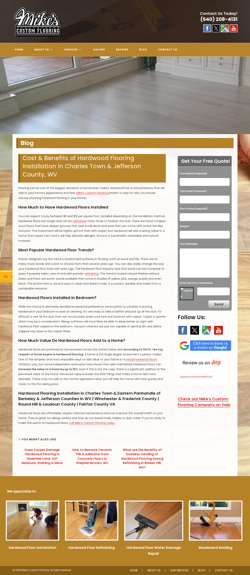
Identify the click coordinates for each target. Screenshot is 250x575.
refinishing (92, 274)
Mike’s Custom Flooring (91, 193)
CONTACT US (224, 570)
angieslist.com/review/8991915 (196, 376)
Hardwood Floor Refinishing (91, 547)
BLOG (201, 570)
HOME (134, 570)
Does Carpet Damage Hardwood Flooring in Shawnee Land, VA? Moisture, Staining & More (42, 456)
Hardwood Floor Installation (32, 547)
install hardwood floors (141, 359)
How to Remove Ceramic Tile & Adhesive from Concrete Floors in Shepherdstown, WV (92, 456)
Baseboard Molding (215, 547)
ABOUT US (154, 570)
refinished (79, 221)
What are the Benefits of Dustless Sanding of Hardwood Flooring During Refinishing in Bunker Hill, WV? (142, 459)
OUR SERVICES (179, 570)
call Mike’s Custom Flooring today (92, 423)
